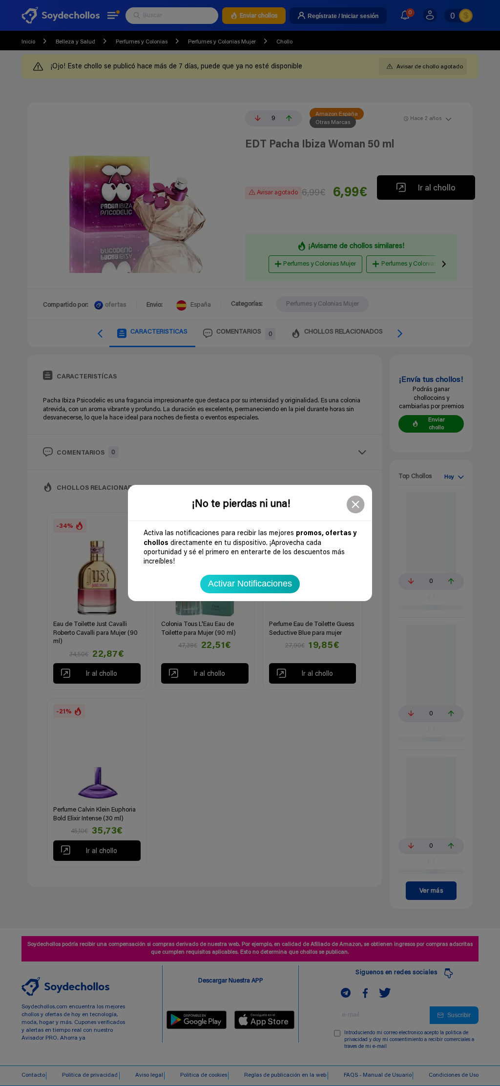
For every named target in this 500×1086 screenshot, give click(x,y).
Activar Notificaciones (250, 583)
